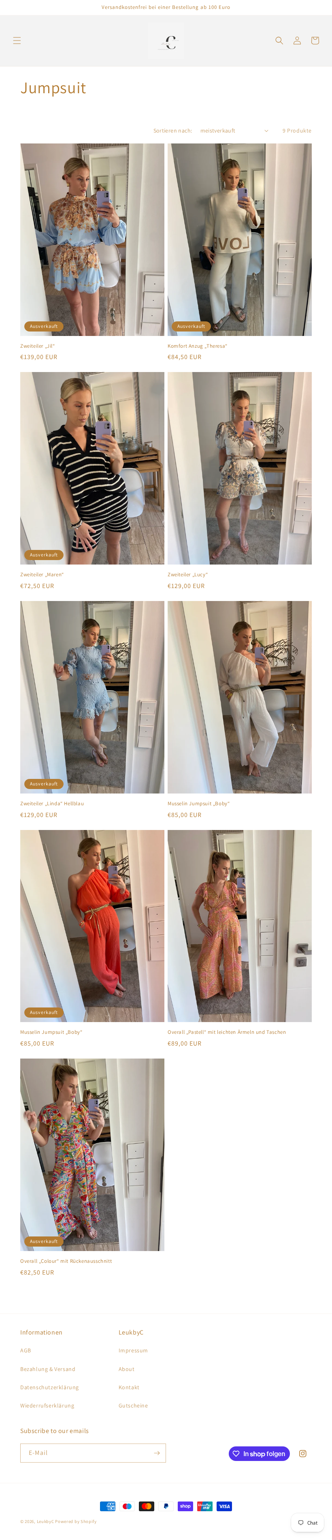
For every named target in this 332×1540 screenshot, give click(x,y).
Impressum (133, 1350)
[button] (17, 40)
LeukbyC (45, 1521)
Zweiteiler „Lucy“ (188, 574)
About (127, 1369)
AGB (25, 1350)
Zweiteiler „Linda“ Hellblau (52, 803)
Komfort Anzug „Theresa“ (198, 346)
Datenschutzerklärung (49, 1387)
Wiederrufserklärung (47, 1405)
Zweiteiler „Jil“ (37, 346)
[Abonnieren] (157, 1453)
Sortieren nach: (172, 130)
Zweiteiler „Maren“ (42, 574)
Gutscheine (133, 1405)
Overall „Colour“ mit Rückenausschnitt (66, 1261)
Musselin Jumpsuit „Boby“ (199, 803)
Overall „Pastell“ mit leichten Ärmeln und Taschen (227, 1032)
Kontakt (129, 1387)
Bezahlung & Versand (47, 1369)
